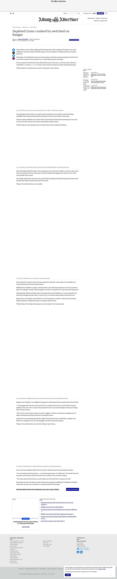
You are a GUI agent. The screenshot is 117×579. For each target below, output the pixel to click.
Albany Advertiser (16, 27)
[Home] (13, 13)
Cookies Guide (102, 569)
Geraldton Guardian (14, 551)
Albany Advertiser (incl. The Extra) (17, 541)
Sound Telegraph (46, 546)
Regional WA (25, 27)
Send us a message (84, 548)
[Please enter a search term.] (79, 13)
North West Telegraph (47, 541)
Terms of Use (51, 574)
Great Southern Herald (14, 552)
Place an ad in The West (63, 568)
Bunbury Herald (13, 546)
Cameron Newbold (74, 39)
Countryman (12, 549)
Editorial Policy (42, 568)
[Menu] (10, 13)
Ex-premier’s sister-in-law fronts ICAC (52, 521)
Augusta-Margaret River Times (16, 542)
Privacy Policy (44, 574)
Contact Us (21, 568)
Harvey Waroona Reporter (15, 554)
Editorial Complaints (52, 568)
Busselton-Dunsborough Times (16, 547)
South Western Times (47, 544)
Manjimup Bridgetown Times (16, 559)
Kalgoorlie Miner (13, 556)
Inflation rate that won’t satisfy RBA (51, 507)
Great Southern (33, 27)
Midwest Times (13, 561)
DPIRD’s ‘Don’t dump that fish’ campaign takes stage (57, 514)
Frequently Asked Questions (31, 568)
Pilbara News (45, 542)
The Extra (98, 18)
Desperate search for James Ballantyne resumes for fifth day (59, 509)
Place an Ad (104, 18)
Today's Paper (91, 18)
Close (67, 575)
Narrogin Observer (14, 562)
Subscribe (100, 13)
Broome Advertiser (14, 544)
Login (94, 13)
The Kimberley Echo (14, 557)
